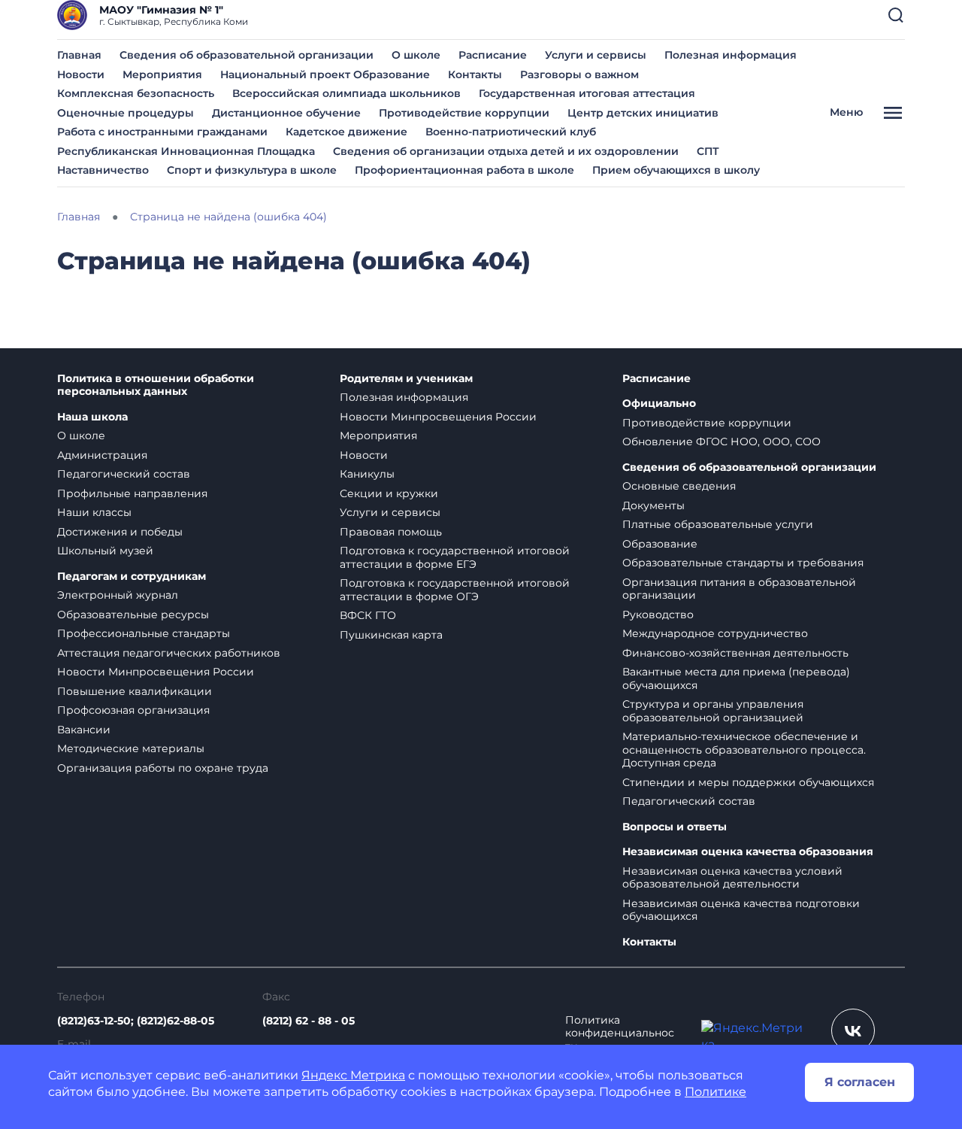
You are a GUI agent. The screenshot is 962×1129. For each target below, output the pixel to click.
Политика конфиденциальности (619, 1033)
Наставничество (103, 170)
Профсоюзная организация (133, 710)
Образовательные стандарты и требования (743, 562)
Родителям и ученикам (406, 378)
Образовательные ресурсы (133, 614)
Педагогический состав (123, 474)
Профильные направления (132, 493)
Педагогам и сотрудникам (131, 576)
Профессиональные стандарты (143, 633)
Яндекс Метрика (353, 1075)
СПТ (708, 151)
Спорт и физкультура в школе (252, 170)
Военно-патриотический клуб (510, 131)
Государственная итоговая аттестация (587, 93)
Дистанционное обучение (286, 113)
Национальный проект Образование (325, 74)
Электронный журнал (117, 595)
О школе (416, 55)
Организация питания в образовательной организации (739, 588)
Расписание (492, 55)
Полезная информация (730, 55)
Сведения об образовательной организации (246, 55)
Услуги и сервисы (595, 55)
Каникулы (367, 474)
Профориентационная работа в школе (464, 170)
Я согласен (859, 1082)
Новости (80, 74)
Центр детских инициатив (642, 113)
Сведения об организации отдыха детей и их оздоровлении (506, 151)
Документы (653, 505)
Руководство (658, 614)
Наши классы (94, 512)
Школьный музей (105, 550)
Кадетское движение (346, 131)
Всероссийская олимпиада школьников (346, 93)
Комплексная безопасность (135, 93)
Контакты (475, 74)
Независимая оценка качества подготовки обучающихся (741, 910)
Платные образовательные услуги (717, 524)
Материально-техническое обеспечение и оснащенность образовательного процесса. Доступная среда (744, 749)
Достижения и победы (120, 532)
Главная (79, 55)
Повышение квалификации (134, 691)
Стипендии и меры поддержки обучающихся (748, 782)
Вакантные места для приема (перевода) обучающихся (736, 678)
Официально (659, 403)
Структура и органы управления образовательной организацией (712, 710)
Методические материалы (130, 748)
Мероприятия (162, 74)
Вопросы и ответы (674, 827)
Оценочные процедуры (125, 113)
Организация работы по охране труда (162, 768)
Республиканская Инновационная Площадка (186, 151)
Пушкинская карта (391, 635)
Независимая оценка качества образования (747, 851)
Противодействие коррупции (464, 113)
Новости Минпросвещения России (155, 671)
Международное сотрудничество (715, 633)
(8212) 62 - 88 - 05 (308, 1020)
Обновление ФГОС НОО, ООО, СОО (721, 441)
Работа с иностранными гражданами (162, 131)
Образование (659, 544)
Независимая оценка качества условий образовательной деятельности (732, 877)
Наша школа (92, 417)
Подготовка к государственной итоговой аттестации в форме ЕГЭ (455, 557)
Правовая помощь (391, 532)
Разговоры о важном (579, 74)
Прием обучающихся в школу (676, 170)
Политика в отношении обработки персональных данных (155, 385)
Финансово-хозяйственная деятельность (735, 653)
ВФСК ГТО (368, 615)
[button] (896, 15)
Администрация (102, 455)
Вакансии (83, 729)
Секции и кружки (389, 493)
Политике (715, 1092)
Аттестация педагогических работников (168, 653)
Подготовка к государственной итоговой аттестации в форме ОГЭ (455, 589)
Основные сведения (679, 486)
